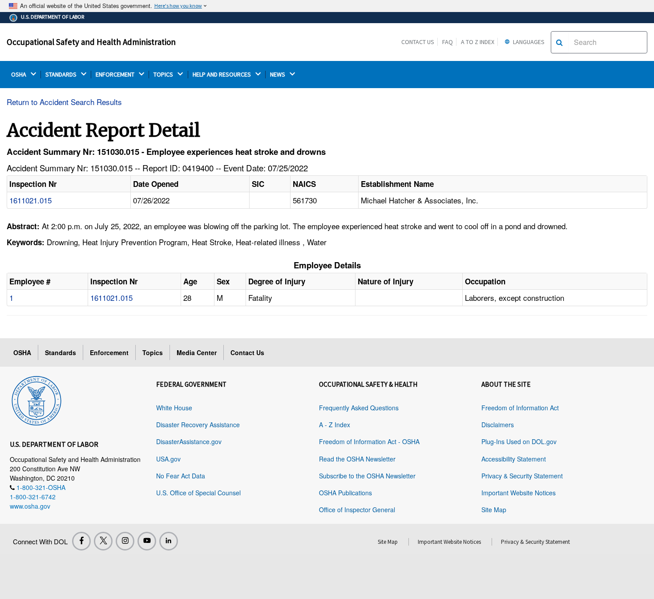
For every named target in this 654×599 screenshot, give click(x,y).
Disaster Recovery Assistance (198, 424)
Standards (60, 352)
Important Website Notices (518, 492)
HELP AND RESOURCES (222, 74)
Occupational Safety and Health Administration (91, 41)
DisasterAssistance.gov (189, 441)
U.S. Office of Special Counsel (198, 492)
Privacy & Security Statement (522, 475)
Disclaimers (497, 424)
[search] (559, 42)
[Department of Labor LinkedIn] (168, 541)
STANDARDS (61, 74)
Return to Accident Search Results (64, 101)
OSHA (19, 74)
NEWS (278, 74)
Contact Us (417, 42)
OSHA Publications (345, 492)
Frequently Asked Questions (359, 407)
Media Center (197, 352)
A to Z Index (477, 42)
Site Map (493, 509)
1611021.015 (30, 200)
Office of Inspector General (357, 509)
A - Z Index (334, 424)
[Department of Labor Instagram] (125, 541)
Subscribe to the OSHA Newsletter (367, 475)
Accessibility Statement (513, 458)
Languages (528, 42)
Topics (152, 352)
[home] (36, 399)
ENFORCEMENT (116, 74)
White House (174, 407)
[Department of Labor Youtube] (146, 541)
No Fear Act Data (180, 475)
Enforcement (109, 352)
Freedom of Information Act (520, 407)
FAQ (447, 42)
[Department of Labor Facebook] (81, 541)
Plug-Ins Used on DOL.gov (519, 441)
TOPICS (163, 74)
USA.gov (168, 458)
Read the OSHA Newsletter (357, 458)
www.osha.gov (30, 506)
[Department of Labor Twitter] (103, 541)
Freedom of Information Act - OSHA (369, 441)
